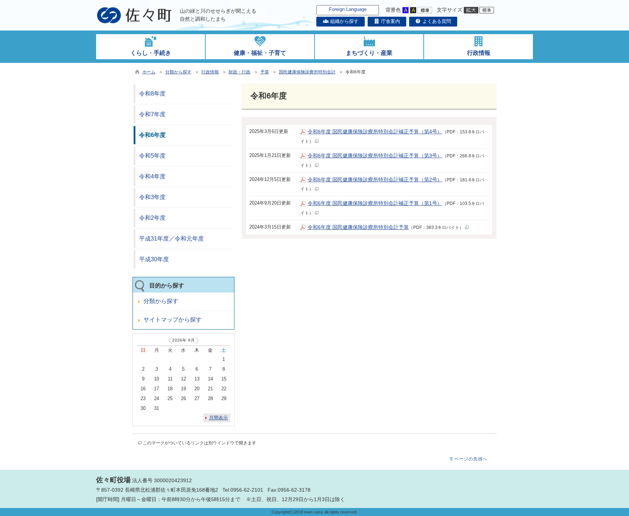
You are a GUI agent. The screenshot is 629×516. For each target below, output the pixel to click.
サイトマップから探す (172, 320)
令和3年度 (152, 197)
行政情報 (210, 71)
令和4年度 (152, 176)
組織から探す (343, 21)
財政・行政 (239, 71)
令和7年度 (152, 114)
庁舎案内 (390, 21)
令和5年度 (152, 156)
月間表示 (218, 417)
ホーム (148, 71)
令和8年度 (152, 93)
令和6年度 (152, 135)
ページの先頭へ (470, 459)
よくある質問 (436, 21)
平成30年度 (154, 259)
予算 (264, 71)
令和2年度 (152, 218)
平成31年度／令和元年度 (171, 238)
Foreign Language (348, 9)
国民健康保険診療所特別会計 (307, 71)
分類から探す (178, 71)
